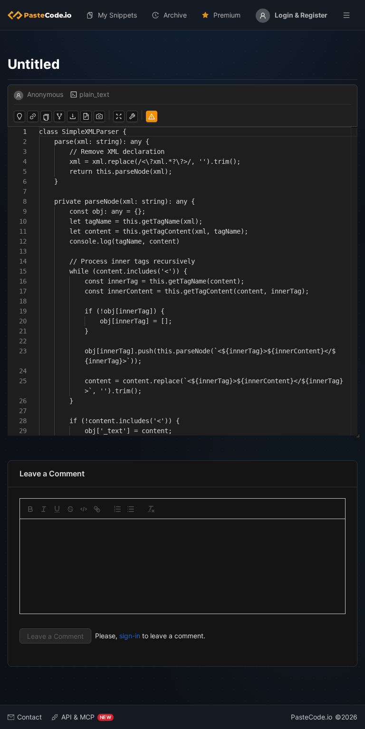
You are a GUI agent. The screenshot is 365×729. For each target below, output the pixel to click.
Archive (175, 15)
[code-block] (83, 509)
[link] (97, 509)
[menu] (182, 15)
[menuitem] (43, 15)
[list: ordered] (117, 509)
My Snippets (117, 15)
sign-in (129, 636)
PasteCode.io (311, 717)
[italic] (43, 509)
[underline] (57, 509)
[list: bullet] (130, 509)
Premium (226, 15)
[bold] (30, 509)
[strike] (70, 509)
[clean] (151, 509)
